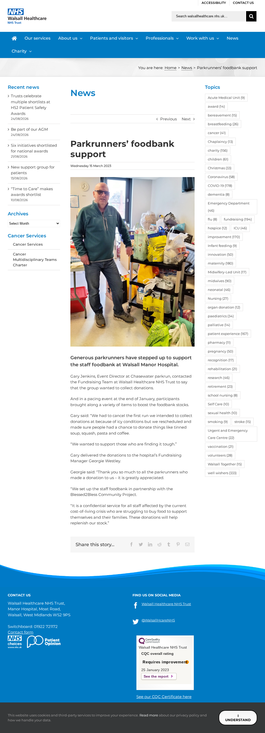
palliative (219, 325)
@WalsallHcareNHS (158, 620)
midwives (219, 281)
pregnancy (220, 351)
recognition (221, 360)
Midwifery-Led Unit (227, 272)
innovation (220, 254)
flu (212, 219)
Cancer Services (28, 244)
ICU (240, 228)
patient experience (228, 334)
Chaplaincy (220, 142)
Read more (148, 715)
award (216, 106)
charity (217, 150)
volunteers (220, 455)
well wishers (222, 473)
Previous (168, 118)
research (219, 378)
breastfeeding (223, 124)
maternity (220, 263)
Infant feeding (222, 246)
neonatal (219, 290)
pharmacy (219, 342)
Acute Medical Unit (226, 98)
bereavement (222, 115)
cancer (217, 133)
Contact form (20, 632)
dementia (219, 194)
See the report (156, 676)
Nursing (218, 298)
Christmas (219, 168)
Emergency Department (228, 206)
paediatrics (221, 316)
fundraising (238, 219)
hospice (217, 228)
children (218, 159)
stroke (242, 422)
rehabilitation (222, 369)
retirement (220, 386)
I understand (238, 718)
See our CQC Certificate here (164, 696)
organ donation (224, 307)
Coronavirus (221, 177)
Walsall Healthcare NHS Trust (166, 604)
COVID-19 (220, 186)
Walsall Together (225, 464)
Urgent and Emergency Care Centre (228, 434)
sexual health (222, 413)
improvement (224, 237)
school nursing (223, 395)
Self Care (218, 404)
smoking (218, 422)
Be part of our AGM (29, 129)
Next (186, 118)
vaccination (220, 446)
